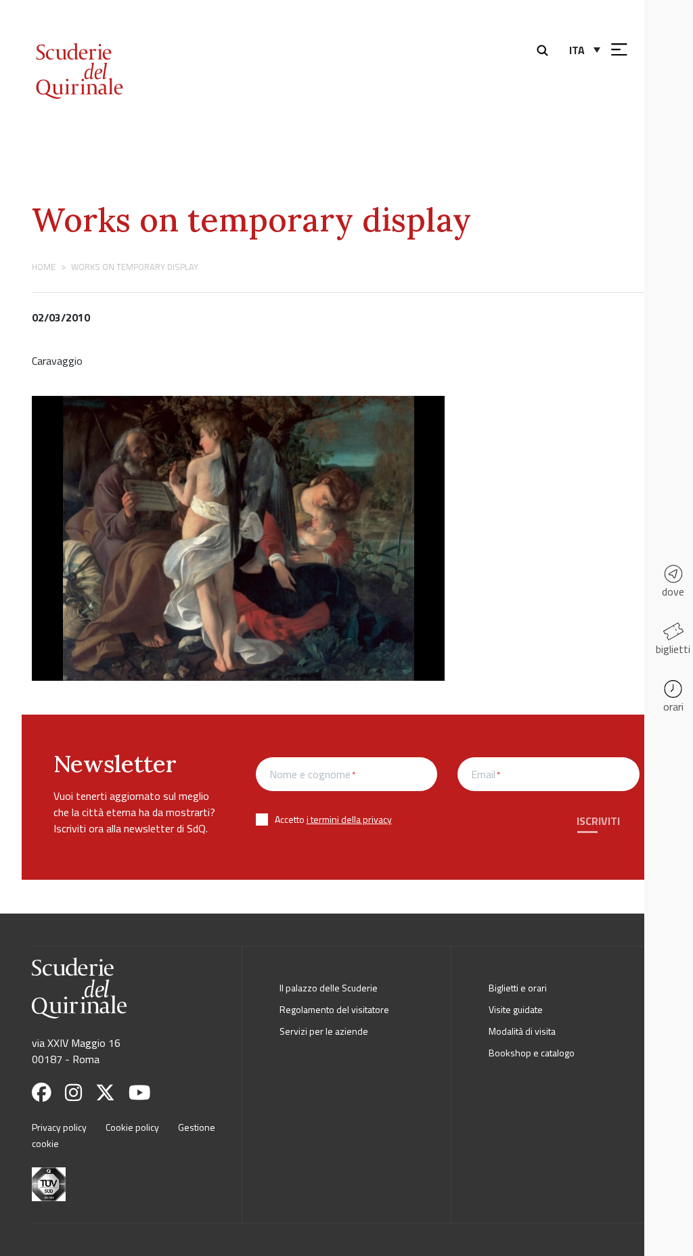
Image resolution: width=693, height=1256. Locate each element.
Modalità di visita (522, 1031)
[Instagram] (79, 1092)
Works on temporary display (251, 219)
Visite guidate (516, 1009)
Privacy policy (59, 1127)
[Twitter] (110, 1092)
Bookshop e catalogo (532, 1053)
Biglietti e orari (518, 988)
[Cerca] (546, 49)
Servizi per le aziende (324, 1031)
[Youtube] (145, 1092)
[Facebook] (47, 1092)
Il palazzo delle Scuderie (329, 988)
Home (43, 266)
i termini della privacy (349, 819)
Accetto (333, 819)
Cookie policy (132, 1127)
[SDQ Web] (115, 56)
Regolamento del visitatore (334, 1009)
